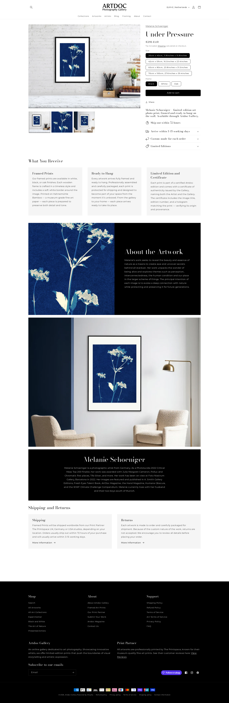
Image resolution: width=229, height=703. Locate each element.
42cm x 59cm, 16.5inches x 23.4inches (168, 61)
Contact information (162, 695)
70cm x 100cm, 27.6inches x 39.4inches (168, 73)
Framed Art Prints (97, 607)
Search (31, 603)
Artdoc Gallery (71, 695)
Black (151, 84)
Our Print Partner (96, 612)
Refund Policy (154, 607)
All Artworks (34, 607)
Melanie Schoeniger (157, 26)
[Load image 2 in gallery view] (61, 122)
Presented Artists (37, 631)
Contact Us (93, 626)
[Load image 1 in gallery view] (39, 122)
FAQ (149, 626)
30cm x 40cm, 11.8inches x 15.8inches (167, 55)
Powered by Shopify (85, 695)
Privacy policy (115, 695)
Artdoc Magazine (96, 621)
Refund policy (101, 695)
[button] (31, 7)
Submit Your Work (97, 617)
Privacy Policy (154, 621)
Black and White (36, 621)
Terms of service (129, 695)
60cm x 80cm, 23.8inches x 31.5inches (168, 67)
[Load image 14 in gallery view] (84, 122)
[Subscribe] (73, 672)
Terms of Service (155, 612)
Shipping (162, 46)
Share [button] (151, 102)
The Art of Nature (37, 626)
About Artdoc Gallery (98, 603)
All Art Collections (37, 612)
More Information (42, 542)
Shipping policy (145, 695)
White (164, 84)
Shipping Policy (154, 603)
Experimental (35, 617)
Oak (176, 84)
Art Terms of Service (157, 617)
